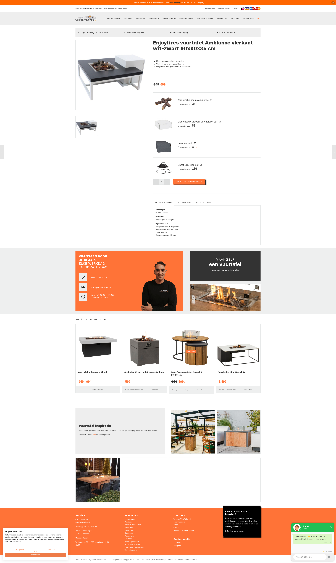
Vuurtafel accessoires (133, 525)
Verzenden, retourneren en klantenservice (180, 560)
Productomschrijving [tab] (184, 202)
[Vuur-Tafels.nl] (86, 18)
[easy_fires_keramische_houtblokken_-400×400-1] (163, 103)
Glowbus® (128, 539)
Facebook (177, 543)
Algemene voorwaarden (97, 560)
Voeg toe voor (187, 104)
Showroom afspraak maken (184, 530)
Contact (235, 8)
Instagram (177, 546)
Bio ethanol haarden (132, 544)
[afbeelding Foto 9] (239, 432)
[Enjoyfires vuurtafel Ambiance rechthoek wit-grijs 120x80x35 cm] (2, 152)
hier (94, 435)
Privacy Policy (121, 560)
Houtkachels (129, 533)
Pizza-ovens (129, 536)
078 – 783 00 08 (81, 520)
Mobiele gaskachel (132, 542)
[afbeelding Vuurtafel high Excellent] (98, 481)
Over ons (111, 560)
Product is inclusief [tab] (203, 202)
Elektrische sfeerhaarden (134, 547)
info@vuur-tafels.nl (101, 287)
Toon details (154, 389)
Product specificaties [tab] (163, 202)
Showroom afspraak (223, 8)
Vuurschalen (129, 530)
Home (77, 560)
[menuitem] (210, 9)
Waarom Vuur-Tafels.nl (182, 519)
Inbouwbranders (130, 519)
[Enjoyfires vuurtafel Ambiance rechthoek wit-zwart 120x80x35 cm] (334, 152)
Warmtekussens (131, 550)
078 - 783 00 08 (99, 277)
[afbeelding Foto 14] (239, 481)
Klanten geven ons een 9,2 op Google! (115, 8)
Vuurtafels (128, 522)
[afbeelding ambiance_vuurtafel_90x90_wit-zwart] (87, 128)
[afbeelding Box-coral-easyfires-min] (145, 481)
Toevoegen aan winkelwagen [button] (134, 389)
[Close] (333, 2)
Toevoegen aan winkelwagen (189, 182)
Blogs (176, 525)
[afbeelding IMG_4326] (192, 481)
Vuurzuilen (129, 528)
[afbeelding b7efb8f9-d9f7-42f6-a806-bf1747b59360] (194, 432)
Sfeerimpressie (210, 8)
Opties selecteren (98, 389)
